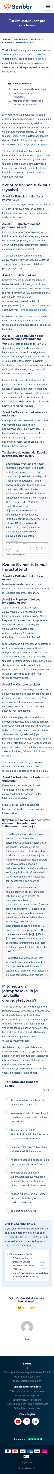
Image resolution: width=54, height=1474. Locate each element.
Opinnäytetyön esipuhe (27, 1408)
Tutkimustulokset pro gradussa (27, 1391)
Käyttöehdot (27, 1462)
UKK (27, 1368)
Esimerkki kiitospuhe (27, 1395)
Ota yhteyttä (27, 1414)
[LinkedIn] (35, 1421)
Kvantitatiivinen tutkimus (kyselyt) (29, 89)
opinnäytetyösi (20, 54)
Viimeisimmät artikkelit (27, 1386)
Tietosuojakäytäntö (27, 1468)
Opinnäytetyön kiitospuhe (27, 1399)
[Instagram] (26, 1421)
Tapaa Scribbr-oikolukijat (27, 1380)
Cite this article (43, 1265)
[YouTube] (18, 1421)
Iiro (42, 39)
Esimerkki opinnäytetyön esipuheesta (27, 1403)
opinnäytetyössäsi (40, 144)
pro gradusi (13, 607)
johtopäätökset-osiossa (33, 309)
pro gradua (39, 58)
